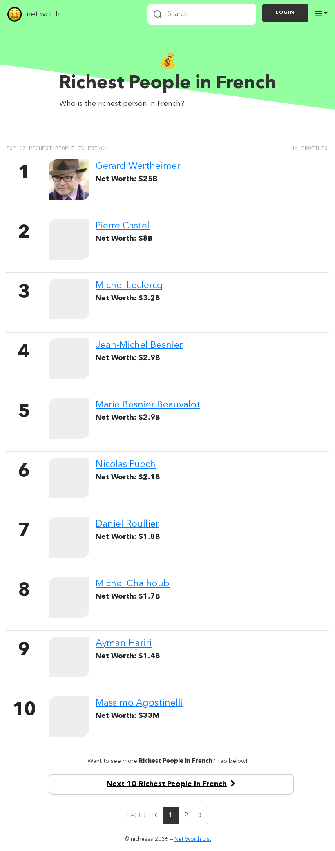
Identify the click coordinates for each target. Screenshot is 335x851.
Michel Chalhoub (133, 584)
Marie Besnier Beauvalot (148, 405)
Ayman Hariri (124, 643)
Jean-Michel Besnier (139, 345)
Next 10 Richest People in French (167, 784)
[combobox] (201, 14)
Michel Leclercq (129, 285)
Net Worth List (192, 839)
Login (285, 12)
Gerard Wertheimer (138, 166)
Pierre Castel (123, 226)
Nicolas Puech (126, 464)
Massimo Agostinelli (139, 703)
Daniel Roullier (127, 524)
